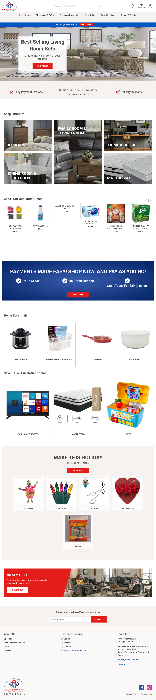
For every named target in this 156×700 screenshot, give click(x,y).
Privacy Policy (132, 694)
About (6, 646)
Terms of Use (146, 694)
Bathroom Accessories (59, 359)
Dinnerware (135, 359)
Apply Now (78, 294)
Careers (7, 650)
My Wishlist (66, 642)
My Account (66, 646)
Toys (128, 434)
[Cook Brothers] (9, 6)
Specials (8, 639)
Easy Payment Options (14, 642)
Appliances (21, 359)
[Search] (99, 6)
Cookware (97, 359)
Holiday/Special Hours (127, 659)
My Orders (65, 639)
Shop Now (78, 470)
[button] (150, 200)
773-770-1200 (124, 664)
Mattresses (78, 434)
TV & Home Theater (28, 434)
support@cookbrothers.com (74, 650)
